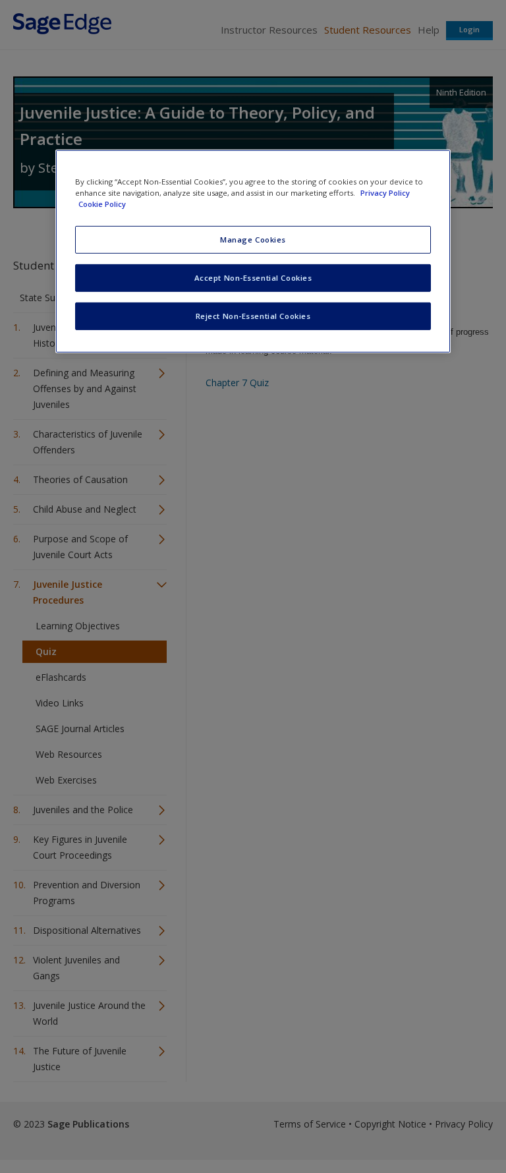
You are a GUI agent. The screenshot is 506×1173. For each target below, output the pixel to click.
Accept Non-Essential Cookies (253, 278)
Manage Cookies (253, 239)
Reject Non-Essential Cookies (253, 316)
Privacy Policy (385, 193)
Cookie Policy (102, 204)
